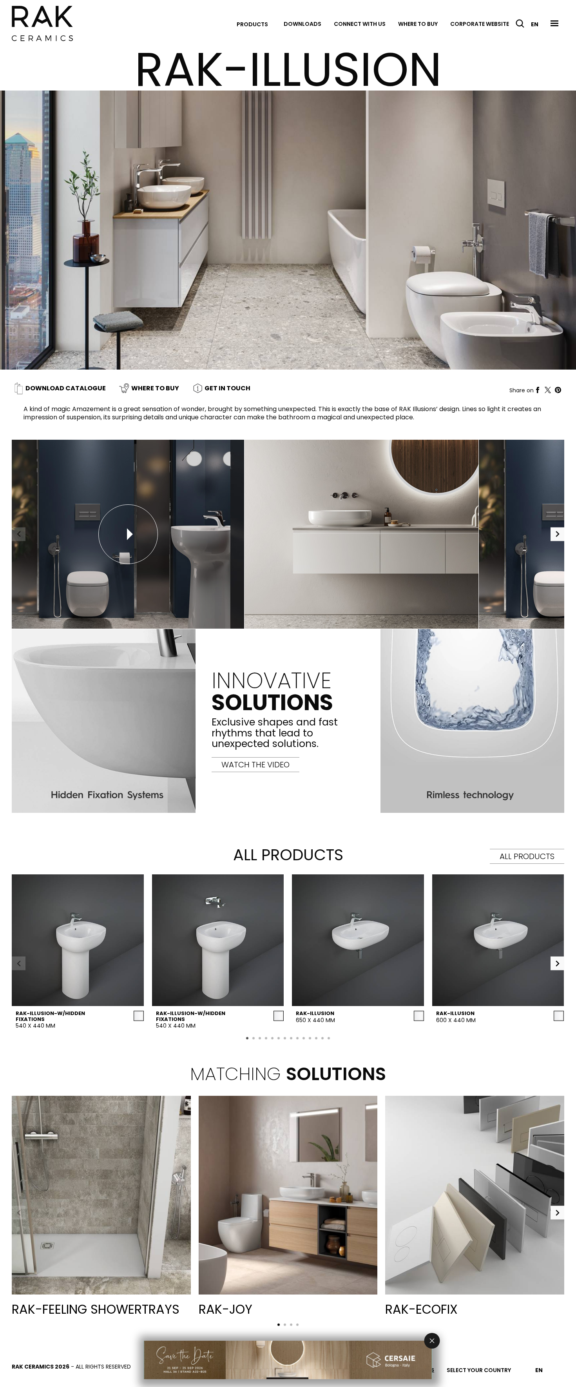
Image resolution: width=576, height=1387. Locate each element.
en (534, 24)
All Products (527, 856)
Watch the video (255, 764)
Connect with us (360, 24)
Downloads (302, 24)
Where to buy (418, 24)
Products (252, 24)
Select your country (479, 1370)
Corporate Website (479, 24)
